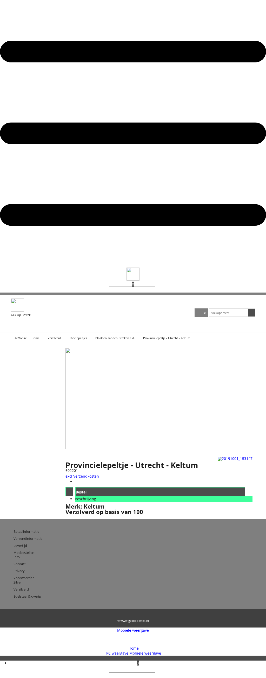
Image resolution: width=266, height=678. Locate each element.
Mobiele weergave (133, 630)
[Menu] (133, 265)
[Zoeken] (156, 290)
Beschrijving (85, 498)
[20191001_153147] (235, 458)
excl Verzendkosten (82, 476)
